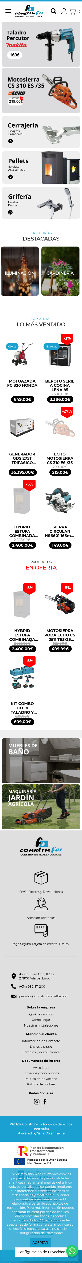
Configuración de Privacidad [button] (41, 1252)
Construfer (29, 11)
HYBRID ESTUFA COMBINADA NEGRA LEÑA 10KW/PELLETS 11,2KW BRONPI (22, 531)
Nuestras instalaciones (41, 1025)
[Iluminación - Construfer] (20, 271)
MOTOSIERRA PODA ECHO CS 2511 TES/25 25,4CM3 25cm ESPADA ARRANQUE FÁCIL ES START (59, 635)
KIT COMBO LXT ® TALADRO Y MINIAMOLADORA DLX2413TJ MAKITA (22, 708)
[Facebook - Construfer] (45, 1102)
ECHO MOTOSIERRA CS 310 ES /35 (59, 458)
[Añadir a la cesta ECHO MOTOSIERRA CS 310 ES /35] (59, 429)
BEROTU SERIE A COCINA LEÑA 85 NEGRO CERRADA (59, 385)
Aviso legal (41, 1068)
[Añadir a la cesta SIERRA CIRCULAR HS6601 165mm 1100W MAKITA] (59, 502)
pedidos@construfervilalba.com (44, 996)
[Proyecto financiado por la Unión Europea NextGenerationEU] (41, 1155)
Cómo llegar (41, 1020)
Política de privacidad (41, 1079)
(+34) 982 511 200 (32, 986)
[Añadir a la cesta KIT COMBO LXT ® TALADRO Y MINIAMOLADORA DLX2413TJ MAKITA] (22, 679)
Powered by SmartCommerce (41, 1133)
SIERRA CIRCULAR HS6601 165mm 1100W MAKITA (60, 531)
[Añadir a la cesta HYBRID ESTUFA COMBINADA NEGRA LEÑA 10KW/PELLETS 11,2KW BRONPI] (22, 502)
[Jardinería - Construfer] (60, 271)
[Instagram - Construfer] (37, 1102)
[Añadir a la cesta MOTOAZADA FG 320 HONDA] (22, 356)
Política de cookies (41, 1084)
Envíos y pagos (41, 1046)
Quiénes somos (41, 1014)
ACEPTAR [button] (40, 1243)
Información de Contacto (41, 1041)
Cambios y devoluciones (41, 1052)
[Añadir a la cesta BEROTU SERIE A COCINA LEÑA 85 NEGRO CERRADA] (59, 356)
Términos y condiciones (41, 1073)
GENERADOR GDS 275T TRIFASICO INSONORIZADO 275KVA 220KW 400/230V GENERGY (22, 458)
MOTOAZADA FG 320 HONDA (22, 383)
